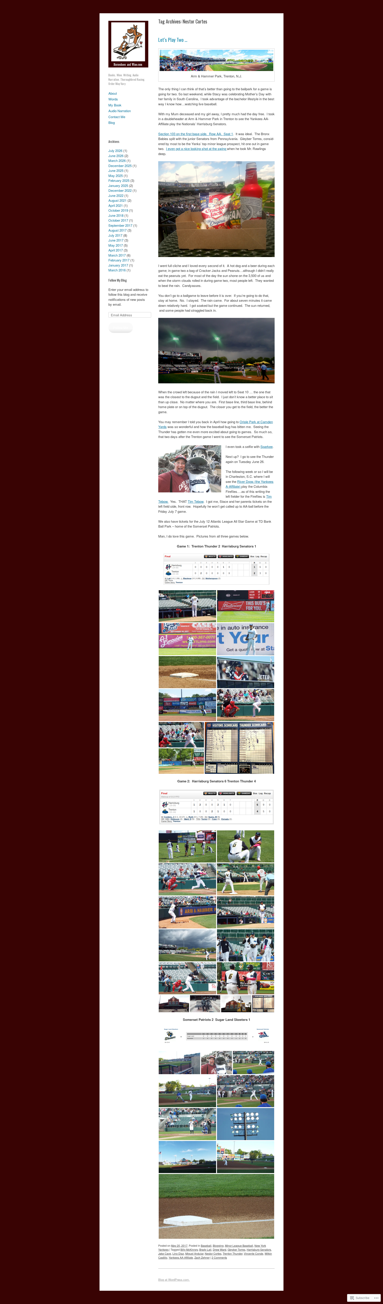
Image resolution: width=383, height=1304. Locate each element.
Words (113, 99)
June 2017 (115, 240)
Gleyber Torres (236, 1249)
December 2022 (120, 190)
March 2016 (117, 270)
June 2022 (115, 195)
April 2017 (115, 250)
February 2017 (118, 260)
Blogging (218, 1245)
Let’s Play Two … (172, 39)
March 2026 (117, 160)
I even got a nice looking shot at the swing (196, 148)
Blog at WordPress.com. (174, 1279)
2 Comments (219, 1257)
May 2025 (115, 175)
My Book (114, 105)
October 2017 (118, 220)
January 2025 (118, 185)
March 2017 (117, 255)
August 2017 (117, 230)
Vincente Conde (253, 1253)
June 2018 (115, 215)
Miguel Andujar (194, 1253)
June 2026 (115, 155)
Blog (111, 122)
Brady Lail (205, 1249)
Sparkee (266, 446)
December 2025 (120, 165)
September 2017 (120, 225)
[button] (187, 606)
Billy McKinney (189, 1249)
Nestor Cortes (213, 1253)
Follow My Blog (117, 280)
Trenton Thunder (232, 1253)
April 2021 (115, 205)
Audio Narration (119, 110)
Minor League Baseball (239, 1245)
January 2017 (118, 265)
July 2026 (115, 150)
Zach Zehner (202, 1257)
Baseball (206, 1245)
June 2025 (115, 170)
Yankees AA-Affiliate (181, 1257)
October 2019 (118, 210)
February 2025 (118, 180)
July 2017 (115, 235)
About (112, 93)
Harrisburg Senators (259, 1249)
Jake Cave (164, 1253)
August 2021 (117, 200)
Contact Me (116, 116)
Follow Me (120, 327)
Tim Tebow (195, 501)
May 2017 (115, 245)
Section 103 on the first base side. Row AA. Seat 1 (195, 133)
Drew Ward (219, 1249)
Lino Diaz (178, 1253)
